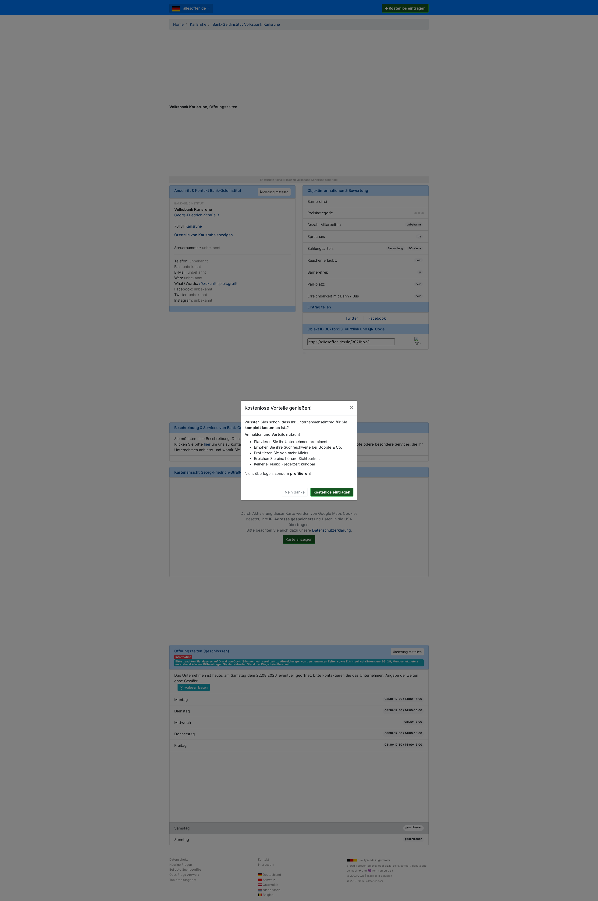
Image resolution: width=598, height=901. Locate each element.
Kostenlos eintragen (331, 492)
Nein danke (295, 492)
